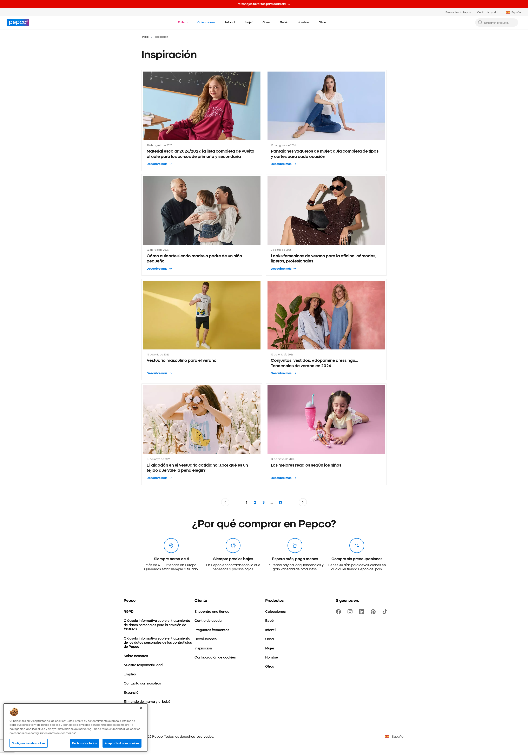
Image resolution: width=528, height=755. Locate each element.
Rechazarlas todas (84, 743)
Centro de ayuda (487, 12)
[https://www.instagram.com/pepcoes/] (351, 611)
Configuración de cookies (28, 743)
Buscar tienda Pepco (458, 12)
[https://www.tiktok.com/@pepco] (385, 611)
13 (280, 502)
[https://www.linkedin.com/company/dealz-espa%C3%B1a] (362, 611)
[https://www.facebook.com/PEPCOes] (339, 611)
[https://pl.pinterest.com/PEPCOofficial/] (374, 611)
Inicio (145, 36)
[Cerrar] (141, 707)
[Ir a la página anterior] (225, 502)
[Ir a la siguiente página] (303, 502)
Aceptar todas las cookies (122, 743)
